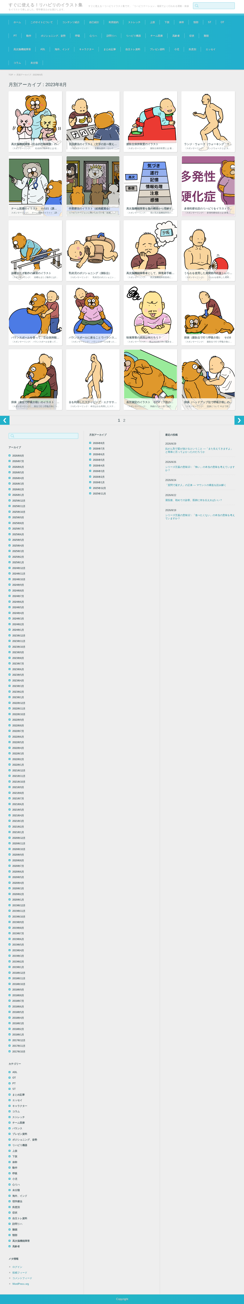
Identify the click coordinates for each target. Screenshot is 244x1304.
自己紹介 (94, 22)
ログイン (17, 1267)
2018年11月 (18, 978)
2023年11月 (18, 641)
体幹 (181, 22)
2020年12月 (18, 838)
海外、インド (62, 49)
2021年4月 (18, 815)
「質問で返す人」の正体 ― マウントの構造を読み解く (195, 485)
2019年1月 (18, 967)
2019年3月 (18, 956)
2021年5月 (18, 809)
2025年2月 (18, 556)
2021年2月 (18, 826)
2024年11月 (18, 573)
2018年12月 (18, 972)
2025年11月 (18, 506)
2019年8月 (18, 928)
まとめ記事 (110, 49)
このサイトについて (41, 22)
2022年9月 (18, 719)
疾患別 (192, 49)
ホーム (17, 22)
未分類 (34, 62)
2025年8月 (18, 523)
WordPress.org (20, 1283)
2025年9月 (18, 517)
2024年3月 (18, 618)
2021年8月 (18, 793)
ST (209, 22)
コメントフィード (22, 1278)
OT (222, 22)
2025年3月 (18, 551)
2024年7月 (18, 596)
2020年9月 (18, 854)
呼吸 (77, 35)
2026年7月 (18, 461)
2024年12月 (18, 568)
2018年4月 (18, 1017)
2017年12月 (18, 1040)
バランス (17, 1128)
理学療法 (17, 1201)
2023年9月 (18, 652)
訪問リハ (111, 35)
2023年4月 (18, 680)
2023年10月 (18, 646)
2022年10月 (18, 714)
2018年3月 (18, 1023)
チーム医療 (156, 35)
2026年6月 (18, 467)
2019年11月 (18, 911)
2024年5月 (18, 607)
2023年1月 (18, 697)
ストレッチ (134, 22)
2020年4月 (18, 883)
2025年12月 (18, 500)
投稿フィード (19, 1272)
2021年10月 (18, 781)
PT (15, 35)
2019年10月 (18, 916)
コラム (17, 62)
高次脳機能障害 (22, 49)
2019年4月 (18, 950)
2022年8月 (18, 725)
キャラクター (86, 49)
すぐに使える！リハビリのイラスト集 (46, 4)
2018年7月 (18, 1000)
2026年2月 (18, 489)
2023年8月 (18, 658)
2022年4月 (18, 748)
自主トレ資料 (132, 49)
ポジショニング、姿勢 (53, 35)
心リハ (93, 35)
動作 (28, 35)
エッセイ (211, 49)
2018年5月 (18, 1012)
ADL (42, 49)
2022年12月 (18, 703)
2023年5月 (18, 674)
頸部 (195, 22)
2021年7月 (18, 798)
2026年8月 (18, 455)
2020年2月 (18, 894)
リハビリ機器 (133, 35)
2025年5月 (18, 540)
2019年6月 (18, 939)
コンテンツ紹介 (71, 22)
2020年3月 (18, 888)
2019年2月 (18, 961)
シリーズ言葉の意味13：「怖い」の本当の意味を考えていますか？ (200, 469)
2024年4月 (18, 613)
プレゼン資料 (157, 49)
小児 (176, 49)
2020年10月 (18, 849)
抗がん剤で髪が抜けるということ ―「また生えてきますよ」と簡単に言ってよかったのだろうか (199, 450)
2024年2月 (18, 624)
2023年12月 (18, 635)
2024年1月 (18, 629)
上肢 (152, 22)
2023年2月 (18, 691)
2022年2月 (18, 759)
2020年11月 (18, 843)
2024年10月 (18, 579)
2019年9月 (18, 922)
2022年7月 (18, 731)
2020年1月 (18, 899)
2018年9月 (18, 989)
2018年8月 (18, 995)
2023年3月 (18, 686)
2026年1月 (18, 495)
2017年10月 (18, 1051)
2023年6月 (18, 669)
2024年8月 (18, 590)
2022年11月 (18, 708)
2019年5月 (18, 944)
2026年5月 (18, 472)
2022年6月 (18, 736)
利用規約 (114, 22)
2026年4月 (18, 478)
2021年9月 (18, 787)
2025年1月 (18, 562)
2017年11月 (18, 1045)
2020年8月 (18, 860)
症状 (191, 35)
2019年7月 (18, 933)
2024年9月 (18, 584)
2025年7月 (18, 528)
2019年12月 (18, 905)
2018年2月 (18, 1029)
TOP (11, 75)
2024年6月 (18, 601)
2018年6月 (18, 1006)
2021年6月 (18, 804)
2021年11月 (18, 776)
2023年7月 (18, 663)
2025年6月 (18, 534)
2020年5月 (18, 877)
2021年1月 (18, 832)
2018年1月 (18, 1034)
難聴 (206, 35)
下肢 (167, 22)
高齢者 (176, 35)
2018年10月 (18, 984)
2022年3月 (18, 753)
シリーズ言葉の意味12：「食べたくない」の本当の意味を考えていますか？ (200, 517)
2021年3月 (18, 821)
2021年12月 (18, 770)
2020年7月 (18, 866)
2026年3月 (18, 483)
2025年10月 (18, 512)
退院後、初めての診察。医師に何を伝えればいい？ (193, 500)
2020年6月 (18, 871)
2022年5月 (18, 742)
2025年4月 (18, 545)
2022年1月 (18, 764)
